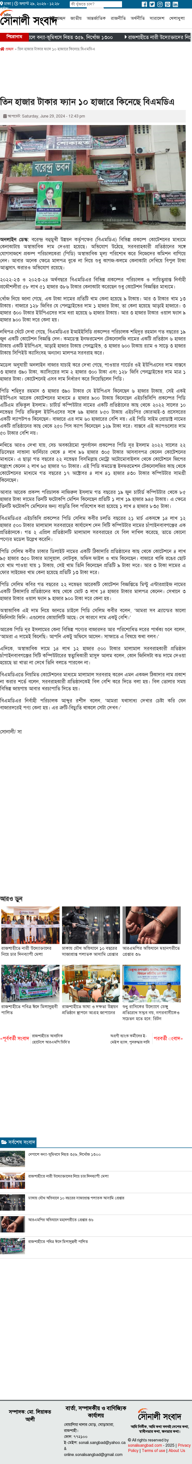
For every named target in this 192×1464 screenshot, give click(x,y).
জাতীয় (76, 18)
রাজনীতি (118, 18)
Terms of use (153, 1450)
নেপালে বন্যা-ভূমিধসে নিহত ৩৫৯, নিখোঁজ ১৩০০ (48, 37)
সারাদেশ (157, 18)
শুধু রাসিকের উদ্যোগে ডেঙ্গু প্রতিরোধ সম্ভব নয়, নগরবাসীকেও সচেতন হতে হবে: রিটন (151, 1012)
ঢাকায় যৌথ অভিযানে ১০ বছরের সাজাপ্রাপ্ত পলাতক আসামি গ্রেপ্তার (76, 1198)
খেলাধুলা (177, 18)
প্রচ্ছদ (61, 18)
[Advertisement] (91, 76)
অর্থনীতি (138, 18)
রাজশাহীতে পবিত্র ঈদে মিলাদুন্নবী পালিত (58, 1241)
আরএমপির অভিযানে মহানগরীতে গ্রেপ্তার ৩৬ (60, 1219)
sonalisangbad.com (145, 1445)
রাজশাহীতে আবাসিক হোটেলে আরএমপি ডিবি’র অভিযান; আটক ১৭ (35, 1039)
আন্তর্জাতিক (96, 18)
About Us (176, 1450)
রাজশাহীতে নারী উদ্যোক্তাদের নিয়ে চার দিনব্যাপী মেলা (68, 1176)
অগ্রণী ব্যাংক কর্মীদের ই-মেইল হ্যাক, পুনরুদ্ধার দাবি (146, 1039)
